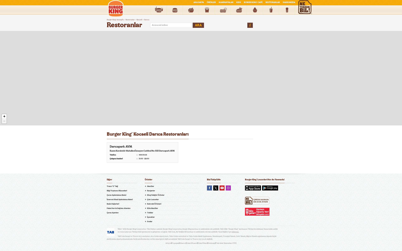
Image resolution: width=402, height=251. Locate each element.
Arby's (168, 243)
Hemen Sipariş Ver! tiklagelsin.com (257, 212)
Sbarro (183, 243)
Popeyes (175, 243)
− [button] (4, 121)
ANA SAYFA (198, 2)
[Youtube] (222, 187)
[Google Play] (270, 187)
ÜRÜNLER (211, 2)
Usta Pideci (202, 243)
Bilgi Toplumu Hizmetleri (117, 191)
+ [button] (4, 116)
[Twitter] (215, 187)
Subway (211, 243)
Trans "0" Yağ (112, 186)
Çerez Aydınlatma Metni (116, 195)
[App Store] (253, 187)
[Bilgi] (250, 25)
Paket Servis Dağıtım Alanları (118, 208)
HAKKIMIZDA (289, 2)
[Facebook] (209, 187)
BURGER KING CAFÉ (253, 2)
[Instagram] (228, 187)
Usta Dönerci (192, 243)
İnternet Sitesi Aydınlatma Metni (120, 199)
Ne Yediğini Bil (257, 201)
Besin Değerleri (113, 204)
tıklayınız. (235, 232)
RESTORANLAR (273, 2)
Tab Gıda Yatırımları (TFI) (226, 243)
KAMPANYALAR (226, 2)
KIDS (238, 2)
